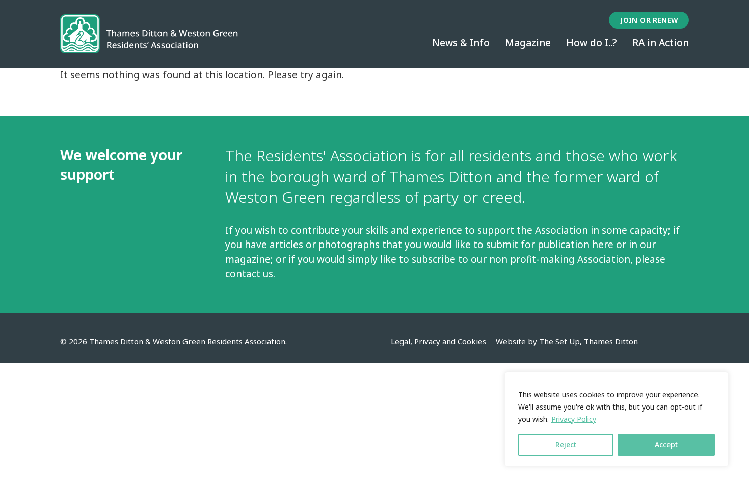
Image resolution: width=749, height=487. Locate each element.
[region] (616, 419)
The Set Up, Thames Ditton (588, 341)
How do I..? (591, 42)
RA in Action (660, 42)
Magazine (528, 42)
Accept (666, 444)
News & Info (461, 42)
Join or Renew (649, 20)
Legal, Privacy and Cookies (438, 341)
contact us (249, 273)
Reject (565, 444)
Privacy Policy (573, 419)
